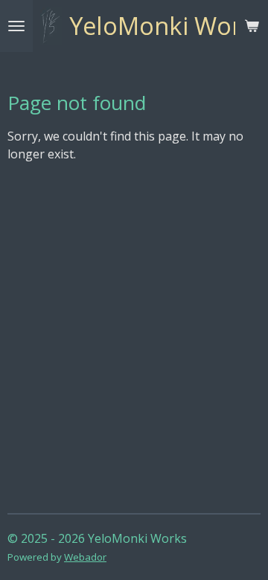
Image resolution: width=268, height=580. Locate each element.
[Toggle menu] (16, 26)
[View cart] (251, 26)
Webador (85, 557)
